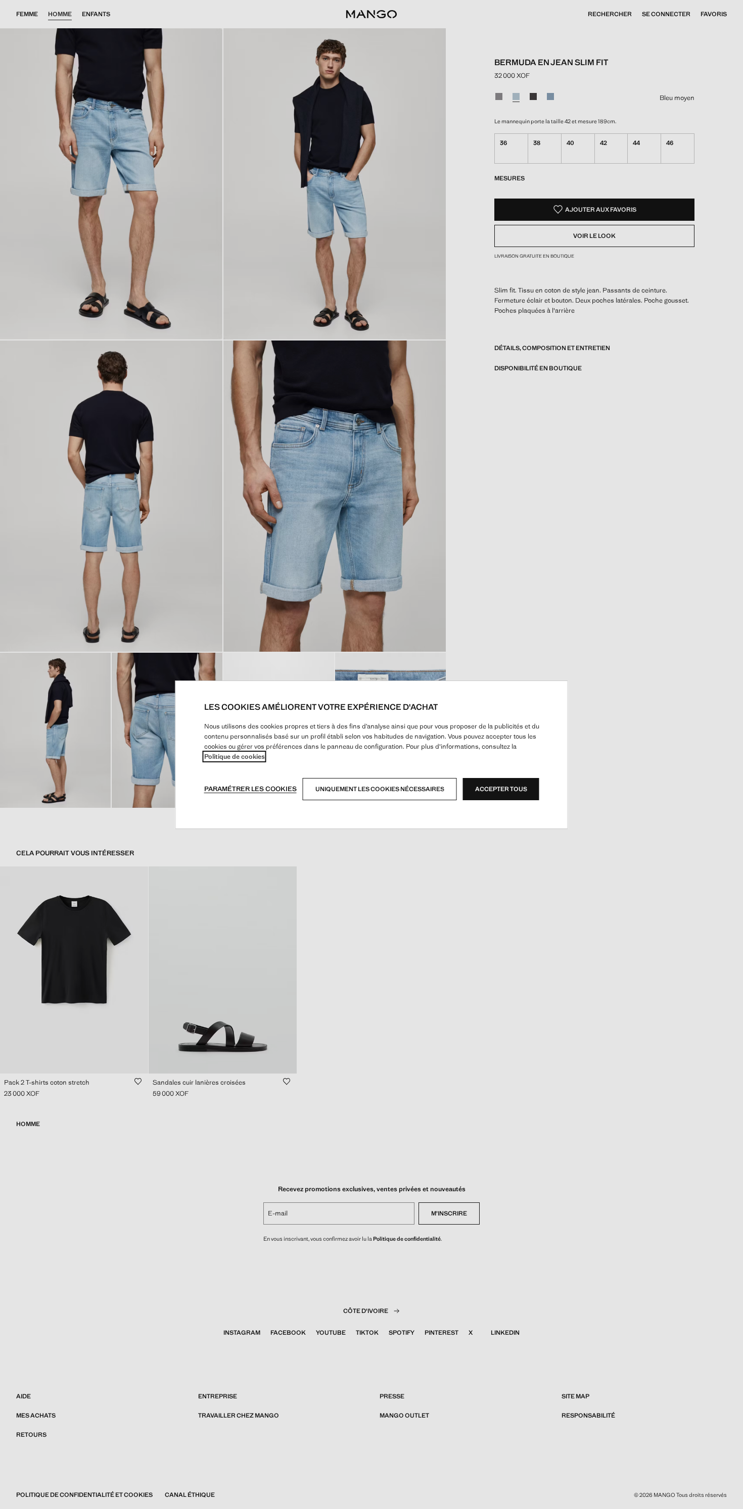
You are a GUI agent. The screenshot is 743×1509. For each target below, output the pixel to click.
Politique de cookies (234, 756)
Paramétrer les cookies (250, 789)
